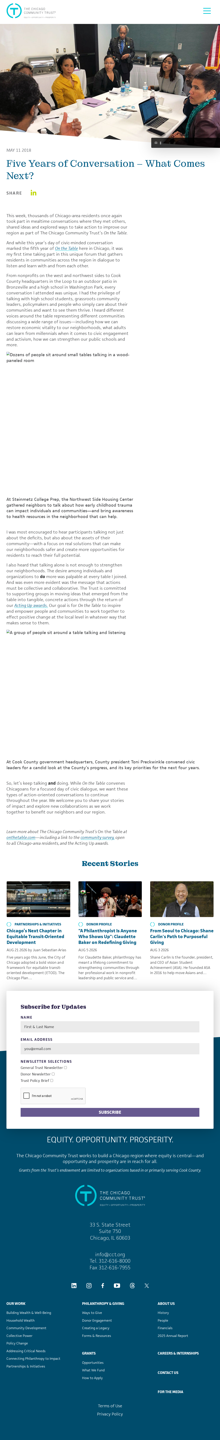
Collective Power (19, 1335)
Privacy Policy (110, 1414)
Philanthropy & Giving (103, 1303)
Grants (89, 1353)
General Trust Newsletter (42, 1068)
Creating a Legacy (95, 1328)
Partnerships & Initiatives (38, 924)
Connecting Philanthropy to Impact (33, 1358)
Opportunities (93, 1362)
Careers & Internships (178, 1353)
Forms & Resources (96, 1335)
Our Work (15, 1303)
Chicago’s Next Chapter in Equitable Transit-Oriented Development (35, 936)
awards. (31, 605)
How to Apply (92, 1378)
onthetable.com (20, 837)
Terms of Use (110, 1406)
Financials (165, 1328)
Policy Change (17, 1343)
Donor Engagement (97, 1320)
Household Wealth (20, 1320)
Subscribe (110, 1112)
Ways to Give (92, 1312)
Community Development (26, 1328)
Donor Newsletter (36, 1074)
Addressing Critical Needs (26, 1351)
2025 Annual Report (173, 1335)
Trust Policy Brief (35, 1081)
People (163, 1320)
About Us (166, 1303)
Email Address (36, 1040)
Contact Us (168, 1372)
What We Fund (93, 1370)
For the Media (170, 1391)
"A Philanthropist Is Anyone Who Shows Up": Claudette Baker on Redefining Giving (107, 936)
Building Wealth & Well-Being (28, 1312)
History (163, 1312)
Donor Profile (99, 924)
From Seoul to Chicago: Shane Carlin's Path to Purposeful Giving (182, 936)
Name (26, 1017)
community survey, (98, 837)
